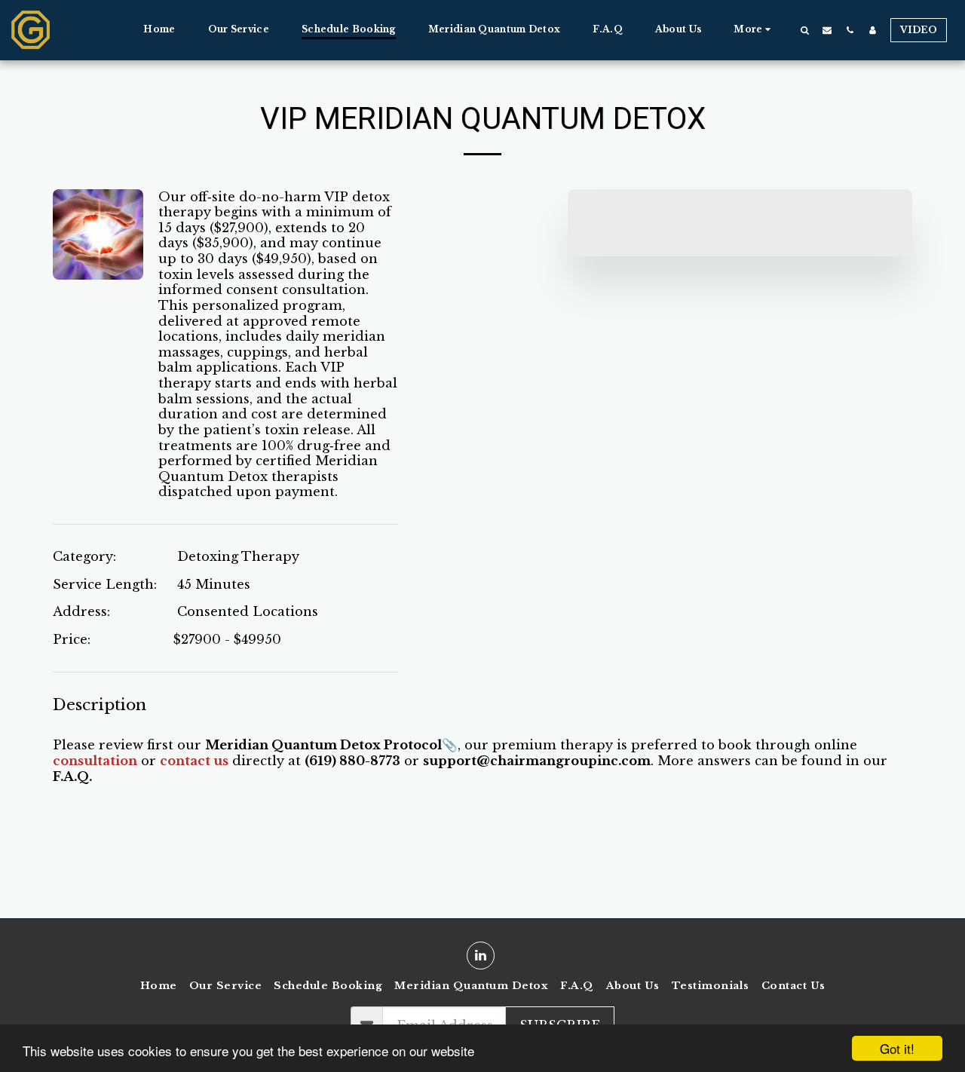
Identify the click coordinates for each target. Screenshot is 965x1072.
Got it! (897, 1048)
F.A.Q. (72, 776)
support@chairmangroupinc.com (537, 760)
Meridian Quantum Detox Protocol (323, 744)
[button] (804, 30)
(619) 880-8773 (352, 760)
